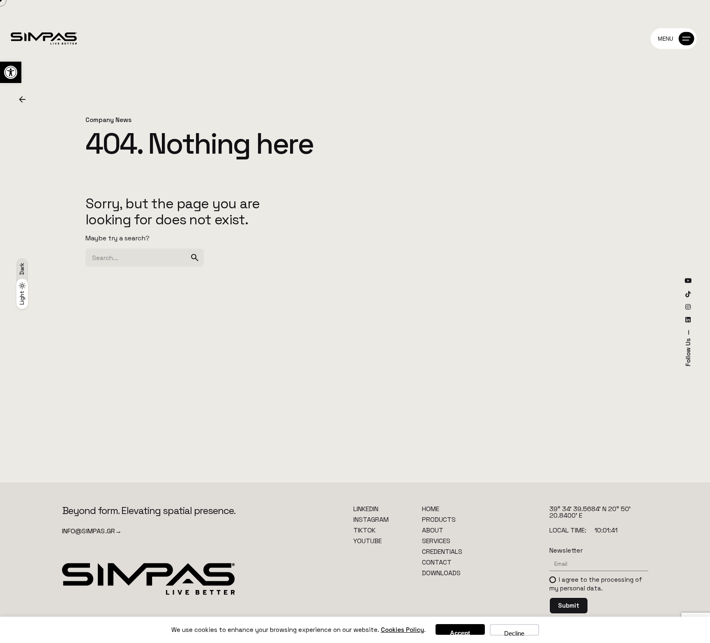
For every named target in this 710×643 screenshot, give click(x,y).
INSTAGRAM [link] (371, 519)
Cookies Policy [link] (402, 630)
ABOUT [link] (432, 530)
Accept (460, 632)
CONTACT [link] (437, 562)
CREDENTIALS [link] (442, 551)
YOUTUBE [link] (367, 541)
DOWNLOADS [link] (441, 573)
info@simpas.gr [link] (92, 531)
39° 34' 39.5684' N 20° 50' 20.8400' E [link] (590, 512)
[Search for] (144, 258)
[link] (10, 72)
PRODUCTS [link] (439, 519)
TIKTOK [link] (364, 530)
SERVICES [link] (436, 541)
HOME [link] (430, 509)
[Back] (22, 99)
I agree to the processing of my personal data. (595, 584)
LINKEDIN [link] (365, 509)
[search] (195, 258)
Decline (514, 633)
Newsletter (566, 550)
